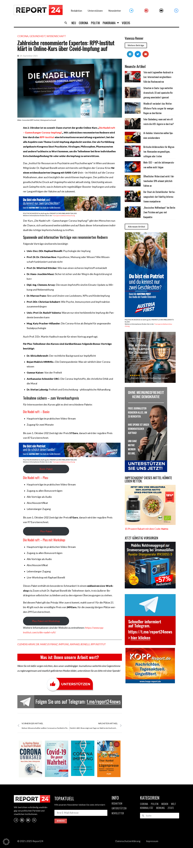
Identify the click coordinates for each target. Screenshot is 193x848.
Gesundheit (37, 36)
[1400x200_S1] (70, 209)
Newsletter (114, 10)
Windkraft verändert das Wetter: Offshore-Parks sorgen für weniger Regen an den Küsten (158, 108)
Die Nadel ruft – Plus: (35, 477)
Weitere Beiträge (136, 45)
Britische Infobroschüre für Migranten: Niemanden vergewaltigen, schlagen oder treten (159, 151)
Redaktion (76, 10)
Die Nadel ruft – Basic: (36, 411)
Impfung (63, 644)
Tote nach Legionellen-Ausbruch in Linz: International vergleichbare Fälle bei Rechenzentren (158, 77)
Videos (126, 23)
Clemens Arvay (26, 644)
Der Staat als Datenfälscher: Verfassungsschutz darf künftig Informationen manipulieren (159, 196)
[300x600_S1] (146, 316)
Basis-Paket (46, 468)
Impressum (152, 841)
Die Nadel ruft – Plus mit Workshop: (44, 540)
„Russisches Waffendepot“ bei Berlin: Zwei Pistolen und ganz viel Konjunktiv (159, 212)
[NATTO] (150, 523)
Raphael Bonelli (80, 644)
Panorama (109, 23)
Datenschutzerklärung (127, 841)
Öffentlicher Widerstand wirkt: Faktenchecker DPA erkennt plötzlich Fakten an (158, 181)
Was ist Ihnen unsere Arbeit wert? (69, 657)
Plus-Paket (46, 531)
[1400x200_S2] (70, 456)
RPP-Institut (47, 137)
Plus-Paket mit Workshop (46, 621)
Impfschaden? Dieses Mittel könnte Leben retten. (148, 479)
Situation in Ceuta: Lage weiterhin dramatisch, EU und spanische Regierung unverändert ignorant (158, 92)
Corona (83, 23)
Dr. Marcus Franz (47, 644)
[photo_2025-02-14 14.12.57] (146, 471)
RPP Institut (98, 644)
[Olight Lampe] (150, 381)
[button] (66, 22)
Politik (95, 23)
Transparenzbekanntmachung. (64, 215)
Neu (73, 23)
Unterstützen (95, 10)
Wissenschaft (56, 36)
